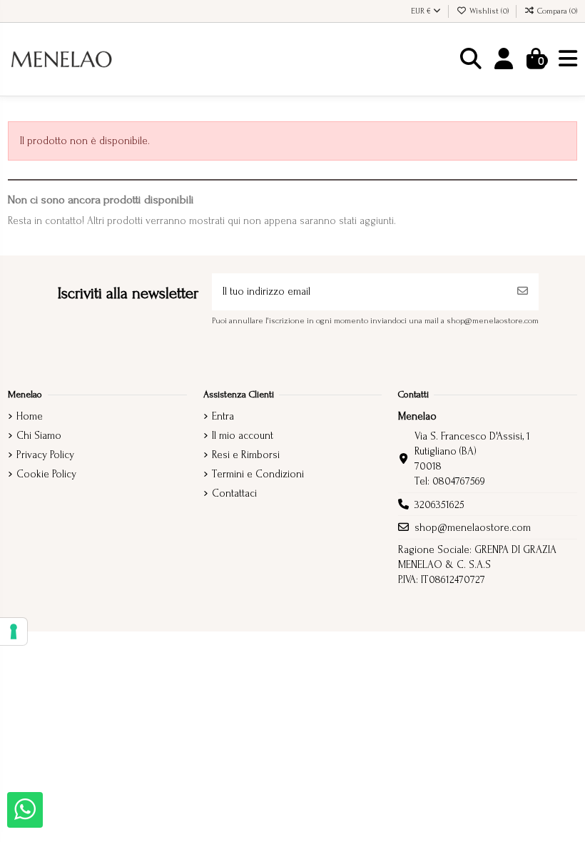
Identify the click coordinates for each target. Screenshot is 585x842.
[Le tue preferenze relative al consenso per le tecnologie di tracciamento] (13, 631)
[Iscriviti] (523, 292)
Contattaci (234, 493)
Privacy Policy (45, 455)
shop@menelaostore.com (472, 528)
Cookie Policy (46, 474)
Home (29, 416)
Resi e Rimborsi (246, 455)
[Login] (504, 59)
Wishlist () (489, 11)
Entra (223, 416)
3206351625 (439, 505)
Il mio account (242, 436)
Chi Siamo (38, 436)
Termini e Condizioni (258, 474)
